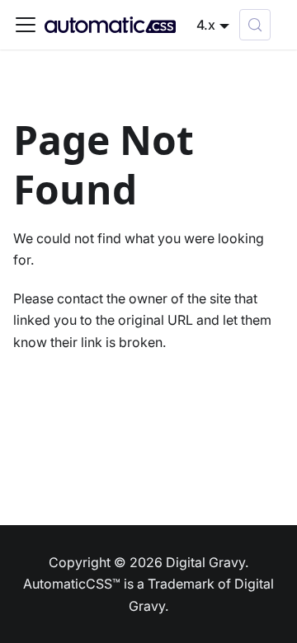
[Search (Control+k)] (255, 24)
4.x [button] (205, 24)
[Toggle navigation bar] (25, 24)
